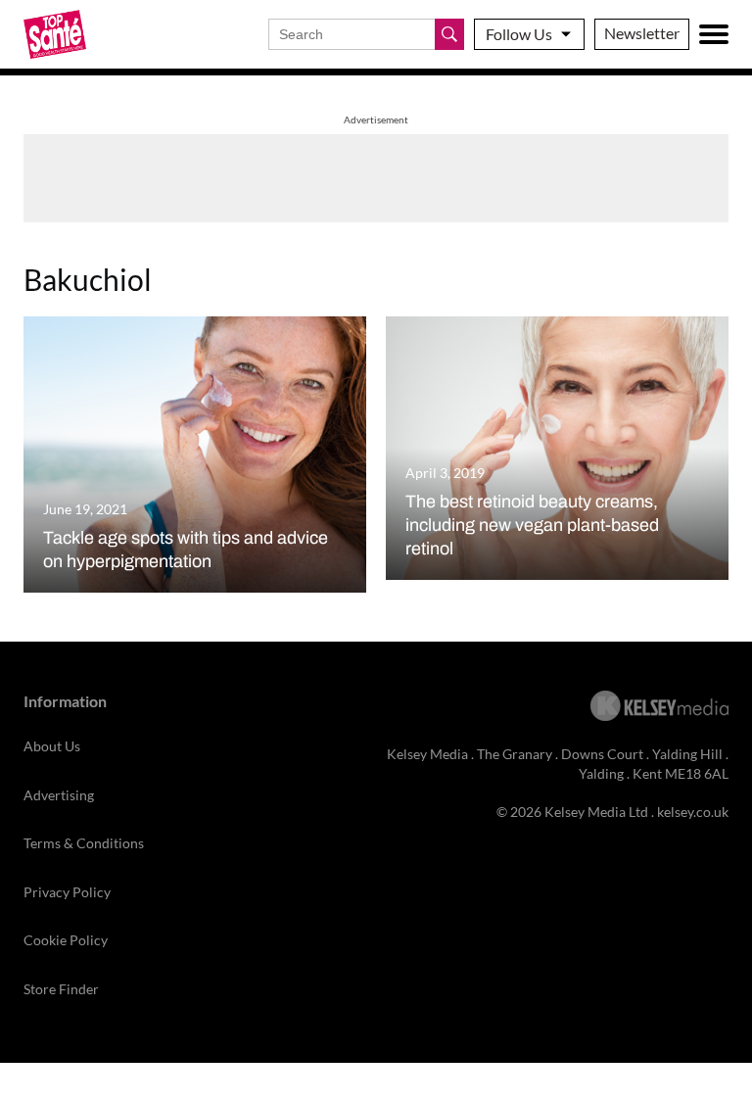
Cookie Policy (66, 940)
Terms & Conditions (84, 843)
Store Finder (61, 989)
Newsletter (642, 33)
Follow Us (519, 33)
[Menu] (713, 34)
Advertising (59, 795)
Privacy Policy (67, 892)
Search (449, 34)
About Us (52, 746)
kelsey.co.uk (692, 811)
